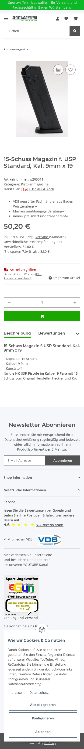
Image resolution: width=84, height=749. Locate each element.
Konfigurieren (43, 718)
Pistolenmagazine (35, 184)
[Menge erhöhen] (75, 302)
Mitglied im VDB (19, 539)
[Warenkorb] (75, 18)
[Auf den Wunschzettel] (70, 70)
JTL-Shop (50, 743)
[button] (57, 18)
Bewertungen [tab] (51, 333)
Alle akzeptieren (43, 705)
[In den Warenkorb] (42, 316)
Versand (42, 237)
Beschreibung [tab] (17, 333)
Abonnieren (62, 460)
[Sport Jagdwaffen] (24, 19)
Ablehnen (43, 732)
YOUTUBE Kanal (35, 564)
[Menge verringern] (9, 302)
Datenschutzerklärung (21, 439)
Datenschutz (39, 692)
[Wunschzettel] (66, 18)
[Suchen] (75, 31)
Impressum (16, 692)
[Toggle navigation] (6, 16)
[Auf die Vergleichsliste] (58, 70)
